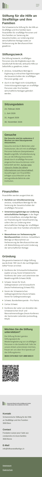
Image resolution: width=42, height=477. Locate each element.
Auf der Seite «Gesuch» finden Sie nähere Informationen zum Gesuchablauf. (18, 167)
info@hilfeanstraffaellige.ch (13, 449)
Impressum (7, 466)
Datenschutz (8, 470)
